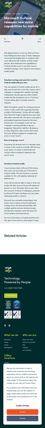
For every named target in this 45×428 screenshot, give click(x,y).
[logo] (8, 269)
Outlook (7, 66)
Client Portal (10, 295)
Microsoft (31, 53)
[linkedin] (5, 325)
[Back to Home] (8, 4)
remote (25, 203)
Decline (22, 418)
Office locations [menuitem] (9, 357)
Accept (22, 412)
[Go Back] (22, 39)
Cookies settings (22, 405)
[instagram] (8, 325)
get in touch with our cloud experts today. (23, 220)
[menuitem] (7, 340)
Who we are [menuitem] (29, 335)
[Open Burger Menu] (40, 4)
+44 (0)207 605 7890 (13, 288)
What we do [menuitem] (11, 335)
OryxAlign (7, 14)
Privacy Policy (30, 383)
